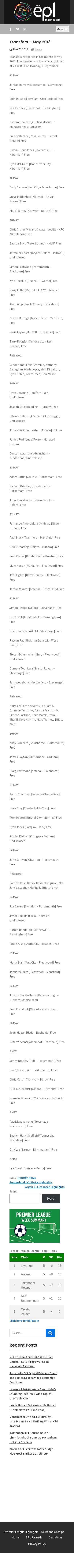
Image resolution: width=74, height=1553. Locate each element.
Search (13, 1191)
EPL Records (34, 1537)
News (38, 49)
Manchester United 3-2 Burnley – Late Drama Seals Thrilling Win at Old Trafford (33, 1421)
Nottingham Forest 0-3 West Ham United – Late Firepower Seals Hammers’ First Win (31, 1361)
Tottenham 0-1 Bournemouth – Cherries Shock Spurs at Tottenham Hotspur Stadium (33, 1437)
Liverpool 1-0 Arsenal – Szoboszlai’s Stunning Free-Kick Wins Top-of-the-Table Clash (32, 1393)
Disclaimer (55, 1537)
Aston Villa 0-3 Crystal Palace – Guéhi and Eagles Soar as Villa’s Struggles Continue (33, 1377)
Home (16, 1537)
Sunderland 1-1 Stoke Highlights (30, 1182)
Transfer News (26, 1178)
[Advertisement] (34, 1486)
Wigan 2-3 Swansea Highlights (45, 1187)
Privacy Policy (37, 1544)
